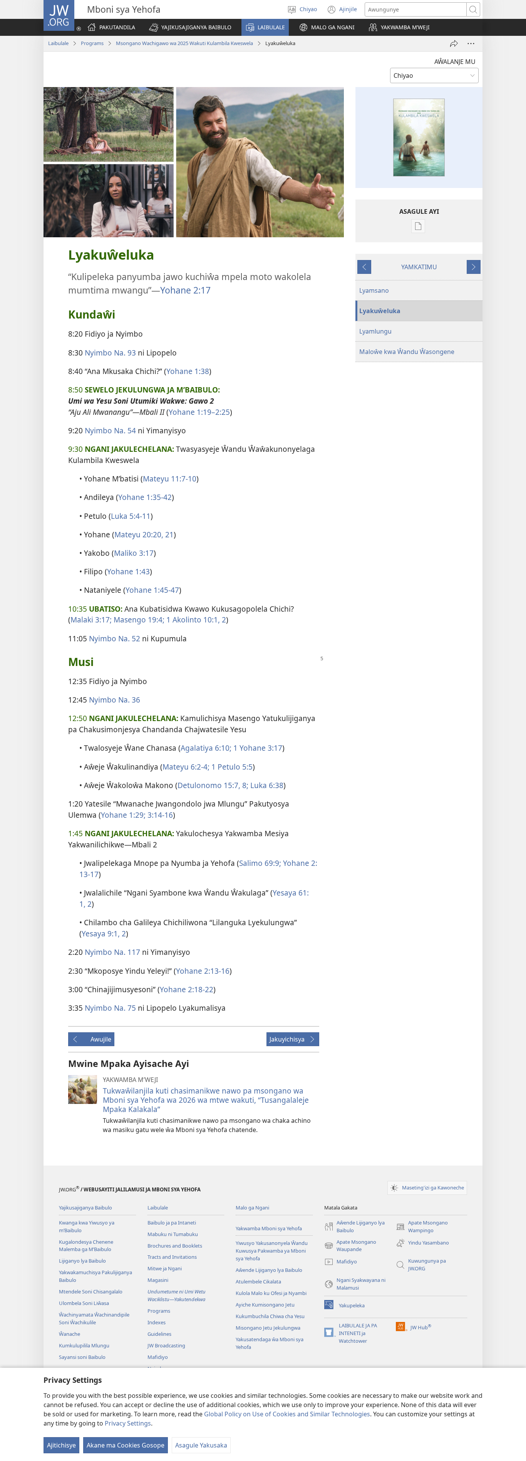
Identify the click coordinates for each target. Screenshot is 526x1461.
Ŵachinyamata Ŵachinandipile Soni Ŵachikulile (94, 1318)
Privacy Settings (128, 1423)
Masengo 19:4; (138, 619)
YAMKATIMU (419, 267)
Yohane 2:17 (185, 290)
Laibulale (58, 43)
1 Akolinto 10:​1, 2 (195, 619)
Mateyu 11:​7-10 (169, 478)
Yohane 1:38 (187, 371)
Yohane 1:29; (123, 815)
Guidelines (159, 1333)
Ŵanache (69, 1333)
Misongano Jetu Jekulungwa (268, 1327)
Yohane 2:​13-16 (202, 971)
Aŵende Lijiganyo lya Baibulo (269, 1269)
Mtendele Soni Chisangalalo (90, 1291)
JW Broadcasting (166, 1345)
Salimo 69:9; (260, 863)
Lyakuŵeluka (379, 311)
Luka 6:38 (265, 785)
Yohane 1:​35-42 (145, 497)
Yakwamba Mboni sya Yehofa (269, 1228)
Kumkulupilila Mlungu (84, 1345)
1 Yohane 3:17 (256, 748)
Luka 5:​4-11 (131, 516)
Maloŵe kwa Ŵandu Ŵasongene (406, 351)
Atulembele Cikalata (258, 1281)
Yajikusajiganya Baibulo (85, 1207)
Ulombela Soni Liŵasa (84, 1303)
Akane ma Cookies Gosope (125, 1445)
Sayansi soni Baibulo (82, 1357)
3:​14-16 (159, 815)
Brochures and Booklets (174, 1245)
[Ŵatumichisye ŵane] (454, 43)
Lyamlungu (375, 331)
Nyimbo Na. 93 (110, 352)
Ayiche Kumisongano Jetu (265, 1304)
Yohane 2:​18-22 (186, 989)
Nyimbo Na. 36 (114, 699)
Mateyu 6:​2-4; (185, 767)
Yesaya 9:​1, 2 (104, 933)
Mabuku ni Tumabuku (172, 1234)
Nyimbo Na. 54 (110, 430)
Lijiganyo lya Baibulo (82, 1260)
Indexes (156, 1322)
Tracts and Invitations (172, 1256)
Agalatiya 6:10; (206, 748)
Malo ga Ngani (252, 1207)
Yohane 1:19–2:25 (199, 412)
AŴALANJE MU (455, 61)
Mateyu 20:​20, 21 (144, 534)
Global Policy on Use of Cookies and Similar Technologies (287, 1414)
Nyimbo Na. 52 (114, 638)
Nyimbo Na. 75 (110, 1008)
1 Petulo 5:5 (231, 767)
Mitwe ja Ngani (164, 1268)
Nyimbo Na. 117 (112, 952)
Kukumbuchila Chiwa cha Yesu (270, 1316)
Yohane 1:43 (128, 571)
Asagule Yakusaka (201, 1445)
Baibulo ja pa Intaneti (171, 1222)
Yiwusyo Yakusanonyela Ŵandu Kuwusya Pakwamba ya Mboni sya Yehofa (272, 1251)
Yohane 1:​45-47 (152, 590)
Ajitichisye (61, 1445)
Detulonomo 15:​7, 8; (213, 785)
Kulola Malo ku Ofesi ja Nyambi (271, 1293)
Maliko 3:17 (134, 553)
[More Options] (471, 43)
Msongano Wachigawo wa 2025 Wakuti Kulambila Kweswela (184, 43)
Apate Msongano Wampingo (422, 1227)
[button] (190, 27)
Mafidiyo (157, 1357)
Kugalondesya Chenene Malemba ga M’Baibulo (86, 1245)
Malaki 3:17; (91, 619)
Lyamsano (374, 290)
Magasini (157, 1279)
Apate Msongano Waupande (350, 1246)
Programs (92, 43)
